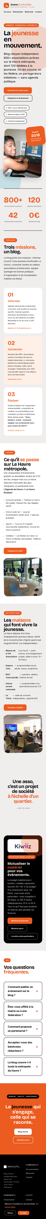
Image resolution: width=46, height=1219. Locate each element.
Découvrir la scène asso (18, 90)
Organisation (9, 1200)
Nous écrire (23, 1132)
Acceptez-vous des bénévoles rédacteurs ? (20, 1046)
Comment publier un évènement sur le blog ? (20, 991)
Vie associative (32, 1169)
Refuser (10, 1213)
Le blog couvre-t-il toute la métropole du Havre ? (19, 1066)
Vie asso (7, 12)
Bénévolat (29, 12)
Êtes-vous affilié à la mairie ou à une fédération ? (20, 1010)
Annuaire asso (23, 1140)
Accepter (23, 1213)
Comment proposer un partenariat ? (20, 1028)
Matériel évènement (19, 921)
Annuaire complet (15, 707)
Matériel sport (17, 928)
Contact (38, 12)
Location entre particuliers (22, 936)
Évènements (18, 12)
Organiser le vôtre (15, 551)
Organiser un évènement (18, 98)
